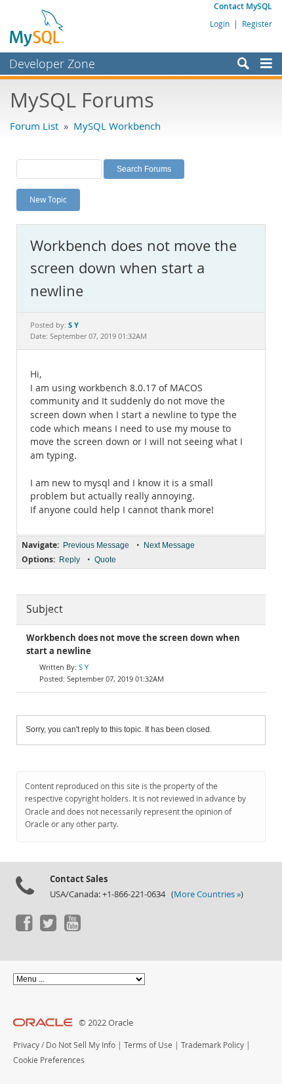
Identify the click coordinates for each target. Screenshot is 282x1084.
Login (220, 23)
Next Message (169, 545)
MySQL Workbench (117, 125)
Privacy (26, 1045)
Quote (105, 559)
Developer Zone (52, 63)
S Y (84, 667)
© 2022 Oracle (106, 1022)
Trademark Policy (212, 1045)
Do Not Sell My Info (80, 1045)
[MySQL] (37, 27)
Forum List (34, 125)
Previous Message (96, 545)
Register (257, 23)
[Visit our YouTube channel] (72, 928)
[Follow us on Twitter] (47, 928)
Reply (69, 559)
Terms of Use (148, 1045)
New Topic (48, 199)
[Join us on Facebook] (23, 928)
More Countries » (207, 894)
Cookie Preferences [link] (49, 1060)
